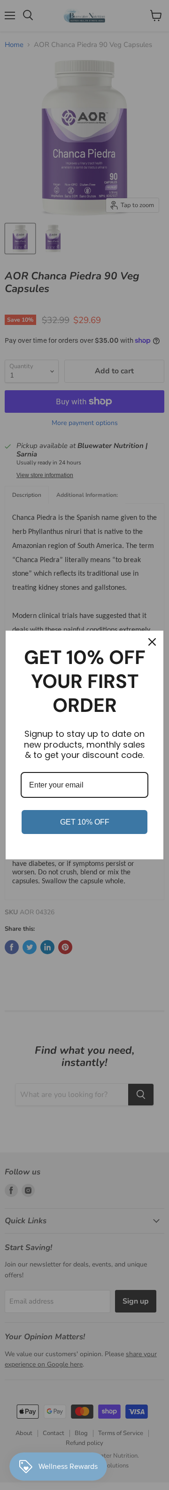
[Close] (152, 642)
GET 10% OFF (84, 822)
